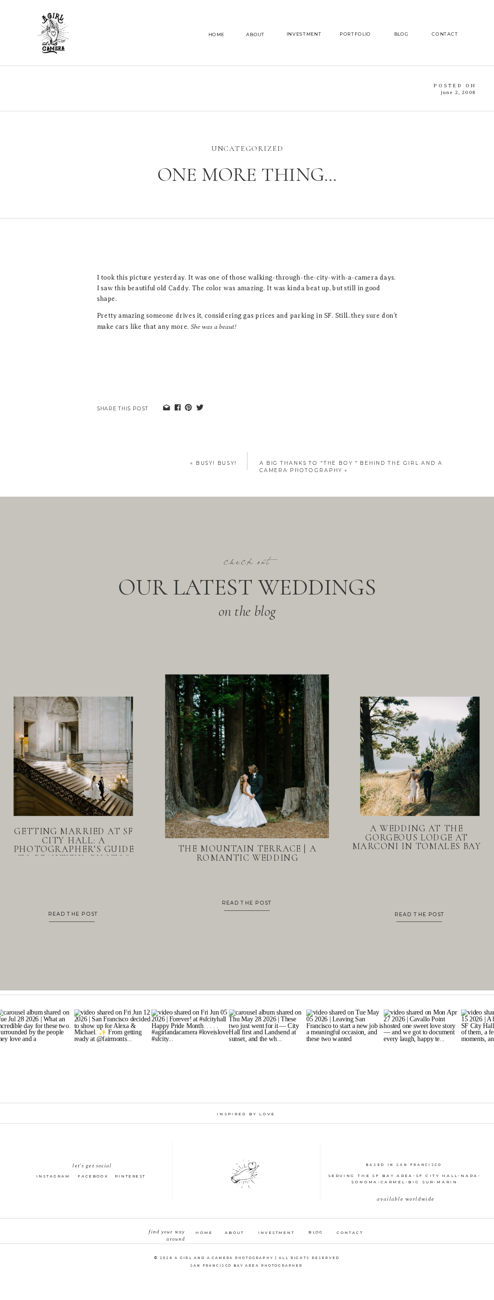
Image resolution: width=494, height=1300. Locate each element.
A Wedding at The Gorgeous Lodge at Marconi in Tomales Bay (416, 837)
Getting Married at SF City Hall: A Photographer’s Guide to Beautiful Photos (74, 845)
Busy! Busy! (216, 463)
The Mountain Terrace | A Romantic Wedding (247, 853)
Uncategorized (247, 148)
